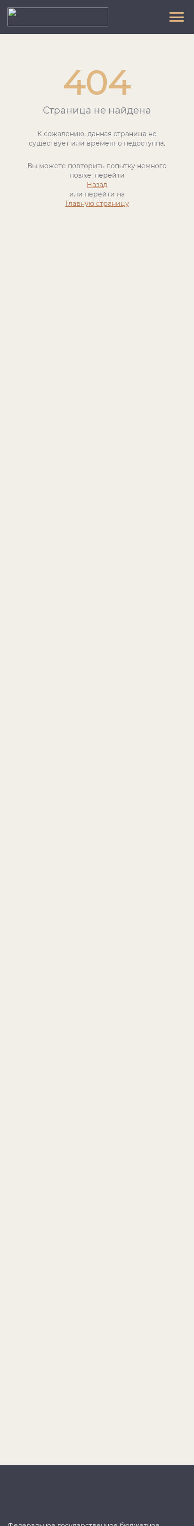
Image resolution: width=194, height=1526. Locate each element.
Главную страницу (97, 203)
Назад (97, 184)
